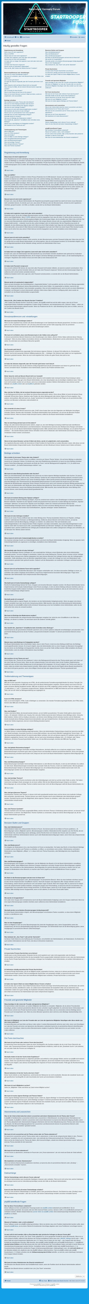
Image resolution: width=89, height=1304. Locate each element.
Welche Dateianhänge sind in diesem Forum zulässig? (60, 122)
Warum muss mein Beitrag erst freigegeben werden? (19, 123)
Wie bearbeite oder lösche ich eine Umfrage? (17, 111)
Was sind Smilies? (9, 135)
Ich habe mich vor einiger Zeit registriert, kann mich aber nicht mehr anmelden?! (23, 62)
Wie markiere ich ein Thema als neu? (14, 125)
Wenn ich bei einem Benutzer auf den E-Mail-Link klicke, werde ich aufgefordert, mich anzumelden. (23, 95)
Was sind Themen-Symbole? (12, 145)
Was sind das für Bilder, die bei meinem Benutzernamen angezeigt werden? (22, 87)
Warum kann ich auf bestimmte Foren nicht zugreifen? (19, 112)
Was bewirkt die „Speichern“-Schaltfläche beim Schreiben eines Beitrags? (22, 120)
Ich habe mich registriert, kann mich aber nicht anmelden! (20, 57)
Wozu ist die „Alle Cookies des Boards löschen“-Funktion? (20, 68)
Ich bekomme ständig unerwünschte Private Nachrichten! (61, 72)
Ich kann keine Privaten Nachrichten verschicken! (59, 70)
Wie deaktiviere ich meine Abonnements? (56, 116)
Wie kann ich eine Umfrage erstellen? (14, 107)
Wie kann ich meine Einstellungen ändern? (16, 74)
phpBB (38, 1284)
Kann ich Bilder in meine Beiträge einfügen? (16, 136)
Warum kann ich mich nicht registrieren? (15, 55)
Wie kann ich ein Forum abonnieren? (55, 114)
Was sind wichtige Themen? (12, 142)
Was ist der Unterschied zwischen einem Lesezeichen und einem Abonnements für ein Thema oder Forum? (63, 108)
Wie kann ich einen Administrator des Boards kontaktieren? (61, 137)
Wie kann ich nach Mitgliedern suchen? (56, 99)
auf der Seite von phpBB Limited (43, 1212)
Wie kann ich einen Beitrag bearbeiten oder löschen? (19, 103)
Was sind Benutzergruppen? (53, 55)
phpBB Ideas (14, 1226)
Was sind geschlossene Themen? (14, 144)
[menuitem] (17, 37)
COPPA (28, 217)
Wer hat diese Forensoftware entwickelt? (56, 130)
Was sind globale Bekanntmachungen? (15, 138)
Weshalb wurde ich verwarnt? (12, 116)
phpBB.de (31, 384)
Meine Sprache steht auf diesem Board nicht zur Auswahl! (20, 85)
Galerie (83, 37)
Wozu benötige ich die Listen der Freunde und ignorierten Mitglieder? (64, 82)
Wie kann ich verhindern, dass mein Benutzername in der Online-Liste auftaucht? (24, 77)
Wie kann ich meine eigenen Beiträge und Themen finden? (61, 101)
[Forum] (44, 5)
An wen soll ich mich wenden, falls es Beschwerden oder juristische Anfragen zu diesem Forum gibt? (64, 134)
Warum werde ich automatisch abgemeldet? (16, 66)
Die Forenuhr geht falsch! (11, 80)
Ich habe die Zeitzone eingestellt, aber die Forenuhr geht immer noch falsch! (23, 82)
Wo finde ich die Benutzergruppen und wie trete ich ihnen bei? (62, 57)
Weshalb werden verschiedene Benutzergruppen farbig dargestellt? (64, 61)
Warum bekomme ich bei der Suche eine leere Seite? (60, 97)
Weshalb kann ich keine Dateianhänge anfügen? (17, 114)
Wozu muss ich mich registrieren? (14, 52)
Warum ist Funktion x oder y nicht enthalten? (57, 132)
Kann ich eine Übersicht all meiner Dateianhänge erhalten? (61, 124)
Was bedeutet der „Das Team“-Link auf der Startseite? (60, 64)
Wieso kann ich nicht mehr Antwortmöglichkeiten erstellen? (20, 109)
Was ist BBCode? (9, 131)
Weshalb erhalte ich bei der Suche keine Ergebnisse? (60, 95)
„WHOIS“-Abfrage (65, 1238)
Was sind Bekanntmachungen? (13, 140)
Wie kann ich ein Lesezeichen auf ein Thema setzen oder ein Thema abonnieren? (64, 111)
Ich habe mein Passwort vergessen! (14, 64)
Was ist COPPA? (9, 54)
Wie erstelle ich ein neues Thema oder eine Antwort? (19, 102)
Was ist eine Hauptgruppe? (52, 63)
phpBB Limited (17, 384)
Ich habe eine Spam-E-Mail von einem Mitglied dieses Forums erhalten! (62, 75)
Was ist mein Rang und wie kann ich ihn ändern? (18, 92)
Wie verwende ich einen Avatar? (13, 90)
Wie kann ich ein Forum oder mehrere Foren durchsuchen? (62, 94)
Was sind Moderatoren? (52, 54)
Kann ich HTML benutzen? (11, 133)
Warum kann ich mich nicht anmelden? (15, 59)
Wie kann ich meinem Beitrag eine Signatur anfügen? (19, 105)
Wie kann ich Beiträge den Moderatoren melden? (18, 118)
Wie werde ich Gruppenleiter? (53, 59)
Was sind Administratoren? (52, 52)
